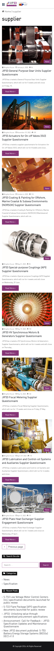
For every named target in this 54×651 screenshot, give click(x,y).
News (7, 579)
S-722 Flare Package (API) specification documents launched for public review (25, 608)
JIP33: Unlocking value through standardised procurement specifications (26, 615)
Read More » (10, 91)
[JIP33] (17, 4)
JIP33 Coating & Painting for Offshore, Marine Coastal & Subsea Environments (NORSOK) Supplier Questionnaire (25, 202)
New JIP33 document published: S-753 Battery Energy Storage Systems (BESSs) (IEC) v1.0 (26, 633)
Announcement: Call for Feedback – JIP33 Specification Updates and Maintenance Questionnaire (26, 623)
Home (7, 11)
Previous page (15, 546)
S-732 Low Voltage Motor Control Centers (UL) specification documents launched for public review (27, 599)
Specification (11, 583)
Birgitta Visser (9, 67)
